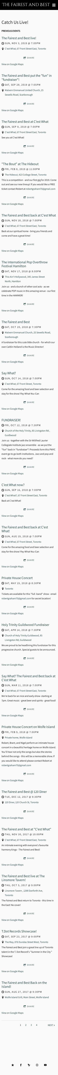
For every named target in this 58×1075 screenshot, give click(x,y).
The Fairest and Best (16, 322)
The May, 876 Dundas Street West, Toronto (26, 942)
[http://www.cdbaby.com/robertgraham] (29, 1065)
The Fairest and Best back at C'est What (29, 215)
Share (30, 57)
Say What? (9, 373)
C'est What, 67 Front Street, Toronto (23, 383)
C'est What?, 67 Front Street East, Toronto (26, 495)
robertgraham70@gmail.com (40, 188)
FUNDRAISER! (11, 420)
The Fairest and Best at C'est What (25, 121)
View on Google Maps (13, 64)
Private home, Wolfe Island (18, 737)
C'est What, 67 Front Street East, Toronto (25, 48)
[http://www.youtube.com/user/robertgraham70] (45, 1065)
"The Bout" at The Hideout (20, 164)
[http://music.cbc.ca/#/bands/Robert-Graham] (37, 1065)
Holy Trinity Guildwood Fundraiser (25, 624)
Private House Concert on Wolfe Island (28, 727)
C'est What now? (13, 485)
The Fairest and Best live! (19, 38)
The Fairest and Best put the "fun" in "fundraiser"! (27, 77)
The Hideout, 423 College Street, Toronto (26, 174)
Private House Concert (17, 578)
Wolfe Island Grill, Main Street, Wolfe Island (27, 997)
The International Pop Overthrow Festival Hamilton (25, 264)
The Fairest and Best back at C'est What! (25, 529)
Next (50, 1025)
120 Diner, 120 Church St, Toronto (22, 802)
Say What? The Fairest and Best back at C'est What (28, 678)
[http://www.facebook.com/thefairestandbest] (21, 1065)
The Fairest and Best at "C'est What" (26, 829)
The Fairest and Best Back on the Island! (24, 984)
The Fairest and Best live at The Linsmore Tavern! (23, 878)
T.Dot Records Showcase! (19, 931)
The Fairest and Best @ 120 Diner (24, 791)
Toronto (9, 588)
